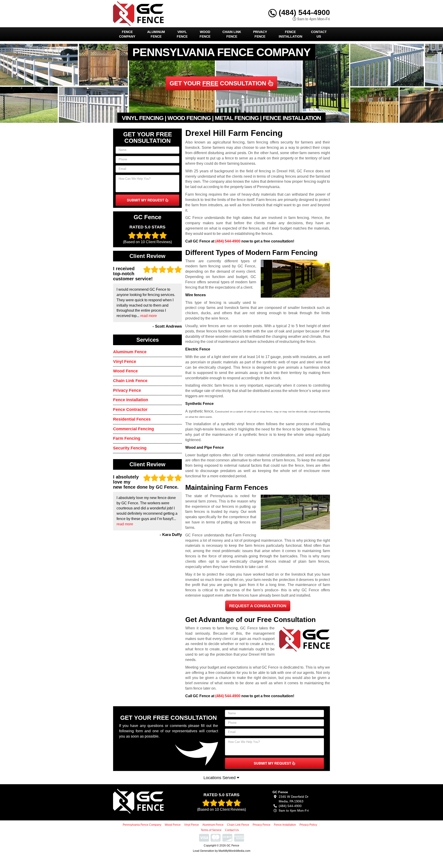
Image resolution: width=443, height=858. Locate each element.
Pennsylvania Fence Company (142, 824)
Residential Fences (132, 419)
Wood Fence (205, 34)
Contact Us (319, 34)
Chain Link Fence (231, 34)
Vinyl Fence (182, 34)
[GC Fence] (147, 801)
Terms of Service (211, 830)
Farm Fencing (126, 438)
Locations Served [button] (220, 777)
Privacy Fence (260, 34)
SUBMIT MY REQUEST (146, 200)
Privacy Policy (308, 824)
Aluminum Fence (156, 34)
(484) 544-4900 (303, 12)
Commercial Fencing (133, 429)
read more (148, 316)
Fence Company (127, 34)
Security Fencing (130, 448)
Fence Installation (290, 34)
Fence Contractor (130, 409)
